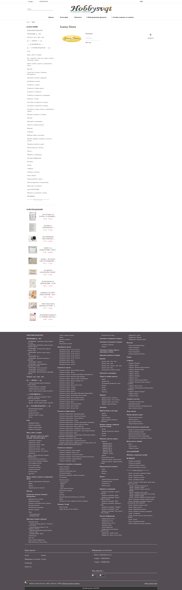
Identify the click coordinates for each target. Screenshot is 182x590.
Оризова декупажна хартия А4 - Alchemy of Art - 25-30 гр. (41, 524)
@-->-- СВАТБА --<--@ (34, 380)
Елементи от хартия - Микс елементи (69, 406)
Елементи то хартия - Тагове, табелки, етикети (71, 397)
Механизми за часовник (65, 490)
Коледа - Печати (133, 519)
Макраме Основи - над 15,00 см (110, 402)
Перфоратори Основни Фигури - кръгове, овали (110, 530)
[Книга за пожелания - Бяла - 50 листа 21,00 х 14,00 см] (32, 250)
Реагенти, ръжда (33, 471)
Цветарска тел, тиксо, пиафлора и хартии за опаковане (73, 501)
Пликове (104, 346)
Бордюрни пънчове (107, 525)
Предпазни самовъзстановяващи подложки (140, 429)
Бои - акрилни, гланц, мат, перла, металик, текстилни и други (38, 437)
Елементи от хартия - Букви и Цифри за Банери (71, 370)
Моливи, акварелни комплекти (137, 354)
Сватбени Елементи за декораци (37, 389)
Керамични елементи (34, 501)
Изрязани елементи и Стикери (110, 355)
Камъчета (104, 471)
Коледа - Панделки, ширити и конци (138, 505)
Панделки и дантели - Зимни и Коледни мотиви (111, 462)
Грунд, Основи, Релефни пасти (37, 540)
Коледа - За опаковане (134, 513)
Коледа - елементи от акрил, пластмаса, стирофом (139, 489)
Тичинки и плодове (134, 448)
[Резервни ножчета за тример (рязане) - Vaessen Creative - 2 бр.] (32, 317)
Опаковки (103, 407)
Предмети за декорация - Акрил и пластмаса (110, 492)
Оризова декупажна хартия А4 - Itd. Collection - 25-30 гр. (38, 528)
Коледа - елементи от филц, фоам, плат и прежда (142, 494)
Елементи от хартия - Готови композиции (70, 403)
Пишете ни (28, 566)
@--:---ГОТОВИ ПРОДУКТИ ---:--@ (38, 406)
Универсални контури (34, 469)
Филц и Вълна (131, 411)
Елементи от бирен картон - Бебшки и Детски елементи (73, 424)
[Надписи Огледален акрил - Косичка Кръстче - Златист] (32, 272)
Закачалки (104, 415)
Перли (103, 469)
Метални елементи (64, 480)
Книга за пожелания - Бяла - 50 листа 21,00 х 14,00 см (48, 249)
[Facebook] (146, 2)
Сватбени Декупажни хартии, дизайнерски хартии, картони (39, 383)
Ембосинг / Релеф (63, 504)
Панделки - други (107, 451)
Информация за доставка (32, 559)
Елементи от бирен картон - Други (68, 433)
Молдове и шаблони (34, 509)
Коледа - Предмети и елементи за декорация (140, 511)
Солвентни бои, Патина (35, 467)
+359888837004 (104, 562)
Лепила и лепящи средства (108, 376)
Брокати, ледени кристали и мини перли (39, 481)
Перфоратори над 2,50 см (108, 523)
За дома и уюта (32, 410)
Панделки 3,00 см (107, 448)
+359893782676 (43, 1)
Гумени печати (105, 483)
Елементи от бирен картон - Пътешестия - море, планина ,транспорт (77, 430)
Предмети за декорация (35, 429)
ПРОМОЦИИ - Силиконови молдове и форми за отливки (40, 342)
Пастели (104, 435)
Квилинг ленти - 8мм (107, 367)
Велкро (104, 387)
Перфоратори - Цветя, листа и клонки (112, 535)
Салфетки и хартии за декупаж (137, 465)
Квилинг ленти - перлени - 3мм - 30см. (112, 365)
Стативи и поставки (134, 349)
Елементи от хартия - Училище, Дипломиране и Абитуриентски (76, 374)
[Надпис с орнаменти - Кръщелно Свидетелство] (32, 227)
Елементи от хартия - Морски (67, 391)
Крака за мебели (106, 417)
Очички (61, 492)
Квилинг (103, 358)
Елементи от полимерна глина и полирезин (40, 503)
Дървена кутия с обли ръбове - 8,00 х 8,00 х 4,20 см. (48, 294)
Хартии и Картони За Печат (136, 423)
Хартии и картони (133, 419)
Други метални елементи (66, 488)
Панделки (104, 441)
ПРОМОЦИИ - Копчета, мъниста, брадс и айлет (39, 353)
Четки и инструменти (134, 351)
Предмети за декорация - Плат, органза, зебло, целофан (112, 512)
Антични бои (32, 453)
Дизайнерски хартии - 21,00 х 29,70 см (69, 356)
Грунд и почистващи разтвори (136, 345)
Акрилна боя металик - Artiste (36, 449)
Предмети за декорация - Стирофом (111, 507)
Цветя (130, 444)
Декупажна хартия (33, 521)
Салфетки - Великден (134, 363)
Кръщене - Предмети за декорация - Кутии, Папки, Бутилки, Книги (39, 397)
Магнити (62, 483)
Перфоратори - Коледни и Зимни (137, 339)
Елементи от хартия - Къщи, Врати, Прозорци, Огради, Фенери (75, 393)
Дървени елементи (64, 469)
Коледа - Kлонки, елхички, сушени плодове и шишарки (140, 516)
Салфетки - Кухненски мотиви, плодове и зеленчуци (139, 382)
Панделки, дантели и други (109, 438)
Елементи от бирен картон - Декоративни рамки (71, 414)
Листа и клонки (133, 446)
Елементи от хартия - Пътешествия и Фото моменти (73, 395)
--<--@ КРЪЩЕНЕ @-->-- (35, 394)
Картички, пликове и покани (36, 415)
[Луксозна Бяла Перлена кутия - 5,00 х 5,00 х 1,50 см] (32, 305)
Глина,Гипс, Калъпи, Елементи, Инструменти (37, 495)
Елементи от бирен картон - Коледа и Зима (70, 438)
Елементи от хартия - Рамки (66, 383)
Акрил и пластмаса (64, 466)
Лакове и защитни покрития (66, 335)
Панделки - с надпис (108, 453)
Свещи (129, 357)
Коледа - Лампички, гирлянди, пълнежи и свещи (141, 499)
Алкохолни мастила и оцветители (37, 459)
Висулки (29, 491)
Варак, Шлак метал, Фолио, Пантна (38, 542)
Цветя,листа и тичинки (134, 441)
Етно (28, 420)
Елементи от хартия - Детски (67, 372)
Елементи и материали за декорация (70, 464)
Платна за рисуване (134, 347)
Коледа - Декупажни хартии (136, 475)
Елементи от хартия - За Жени (67, 387)
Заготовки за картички (108, 344)
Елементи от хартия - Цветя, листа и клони (70, 385)
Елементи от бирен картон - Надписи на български (72, 416)
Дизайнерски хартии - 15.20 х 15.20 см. (69, 349)
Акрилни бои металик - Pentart (37, 444)
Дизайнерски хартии (34, 423)
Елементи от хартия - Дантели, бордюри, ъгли (71, 380)
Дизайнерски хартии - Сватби (67, 362)
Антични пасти (32, 535)
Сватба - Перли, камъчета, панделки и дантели (41, 391)
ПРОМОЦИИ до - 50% (34, 338)
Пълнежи (61, 494)
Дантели (104, 455)
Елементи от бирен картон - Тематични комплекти (72, 440)
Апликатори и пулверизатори (136, 401)
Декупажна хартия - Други (36, 533)
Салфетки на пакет (133, 395)
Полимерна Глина (34, 515)
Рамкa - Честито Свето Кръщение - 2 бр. (48, 260)
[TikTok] (151, 2)
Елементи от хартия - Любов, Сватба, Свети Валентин (73, 378)
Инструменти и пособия (65, 343)
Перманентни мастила (134, 404)
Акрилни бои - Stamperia (35, 440)
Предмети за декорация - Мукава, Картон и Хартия (110, 498)
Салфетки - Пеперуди (134, 375)
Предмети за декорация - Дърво (110, 495)
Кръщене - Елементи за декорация (38, 400)
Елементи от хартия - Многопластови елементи (71, 399)
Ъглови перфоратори (107, 527)
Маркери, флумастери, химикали (110, 431)
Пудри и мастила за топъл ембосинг (68, 509)
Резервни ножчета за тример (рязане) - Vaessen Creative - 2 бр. (48, 316)
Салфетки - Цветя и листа (135, 385)
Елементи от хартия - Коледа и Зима (68, 408)
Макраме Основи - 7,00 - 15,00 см (111, 399)
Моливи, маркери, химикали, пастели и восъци (109, 425)
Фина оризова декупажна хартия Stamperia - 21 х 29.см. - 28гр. (41, 531)
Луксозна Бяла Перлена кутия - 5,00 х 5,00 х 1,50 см (48, 305)
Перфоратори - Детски (134, 335)
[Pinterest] (154, 2)
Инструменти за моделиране (36, 507)
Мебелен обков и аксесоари (109, 410)
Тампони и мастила (133, 399)
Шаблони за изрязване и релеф (137, 455)
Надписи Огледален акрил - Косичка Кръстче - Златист (48, 271)
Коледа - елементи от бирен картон (139, 485)
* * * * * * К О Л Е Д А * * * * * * (138, 470)
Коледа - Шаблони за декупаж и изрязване (140, 523)
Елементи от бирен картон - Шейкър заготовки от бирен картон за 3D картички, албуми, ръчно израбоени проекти (77, 443)
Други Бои (31, 473)
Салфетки (130, 360)
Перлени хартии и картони (135, 417)
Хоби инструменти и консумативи (138, 427)
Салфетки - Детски (133, 365)
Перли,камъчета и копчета (108, 466)
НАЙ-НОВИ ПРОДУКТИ (35, 335)
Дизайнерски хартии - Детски (67, 364)
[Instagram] (149, 2)
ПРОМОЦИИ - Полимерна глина (37, 370)
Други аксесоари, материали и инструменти (109, 420)
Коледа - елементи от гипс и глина (138, 492)
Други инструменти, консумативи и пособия (140, 438)
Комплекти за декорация (108, 373)
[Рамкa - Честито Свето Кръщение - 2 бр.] (32, 261)
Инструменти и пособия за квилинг (111, 370)
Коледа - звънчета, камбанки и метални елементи (142, 497)
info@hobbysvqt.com (105, 555)
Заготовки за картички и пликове (111, 342)
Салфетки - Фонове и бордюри (137, 391)
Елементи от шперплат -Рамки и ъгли (69, 452)
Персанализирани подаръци (36, 408)
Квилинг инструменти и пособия (137, 434)
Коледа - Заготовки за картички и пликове (140, 473)
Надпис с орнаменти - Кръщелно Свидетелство (48, 227)
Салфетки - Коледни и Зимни (136, 369)
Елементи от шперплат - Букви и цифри (69, 450)
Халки (62, 487)
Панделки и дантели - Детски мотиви (111, 459)
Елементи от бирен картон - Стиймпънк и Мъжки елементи (74, 428)
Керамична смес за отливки (36, 499)
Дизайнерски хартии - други (66, 360)
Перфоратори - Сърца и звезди (110, 533)
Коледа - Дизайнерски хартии (136, 479)
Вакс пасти (31, 537)
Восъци (104, 429)
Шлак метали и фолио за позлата (137, 467)
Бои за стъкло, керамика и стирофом (38, 461)
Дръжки (104, 413)
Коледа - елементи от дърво (137, 495)
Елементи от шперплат (65, 447)
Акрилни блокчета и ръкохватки (110, 479)
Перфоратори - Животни (135, 337)
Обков (62, 485)
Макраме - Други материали (109, 404)
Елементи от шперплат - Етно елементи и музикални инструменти (76, 456)
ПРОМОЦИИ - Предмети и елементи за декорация (39, 359)
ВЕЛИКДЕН (131, 458)
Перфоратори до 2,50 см (108, 518)
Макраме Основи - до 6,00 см (109, 397)
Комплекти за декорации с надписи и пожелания (71, 475)
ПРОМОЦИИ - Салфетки (35, 362)
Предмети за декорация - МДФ (110, 501)
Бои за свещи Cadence (34, 465)
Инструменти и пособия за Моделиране (139, 436)
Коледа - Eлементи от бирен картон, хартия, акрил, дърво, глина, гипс (141, 482)
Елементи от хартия (64, 367)
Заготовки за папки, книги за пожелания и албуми (109, 351)
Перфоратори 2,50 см (107, 521)
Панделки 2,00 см (107, 446)
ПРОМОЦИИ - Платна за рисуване (38, 368)
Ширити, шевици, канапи (35, 427)
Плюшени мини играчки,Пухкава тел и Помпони (72, 497)
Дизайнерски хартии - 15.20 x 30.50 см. (69, 358)
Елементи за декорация (35, 425)
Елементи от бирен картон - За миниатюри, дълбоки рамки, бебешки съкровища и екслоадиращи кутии (76, 435)
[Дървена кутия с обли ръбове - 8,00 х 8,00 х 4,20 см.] (33, 294)
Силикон (104, 389)
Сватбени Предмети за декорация (37, 386)
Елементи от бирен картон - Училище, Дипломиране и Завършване (76, 422)
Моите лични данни (151, 583)
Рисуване (130, 342)
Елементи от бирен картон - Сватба (68, 420)
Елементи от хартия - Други (66, 401)
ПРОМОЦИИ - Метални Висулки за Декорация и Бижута (40, 372)
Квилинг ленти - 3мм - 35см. (109, 361)
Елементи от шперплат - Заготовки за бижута (71, 454)
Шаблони (61, 341)
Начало (51, 17)
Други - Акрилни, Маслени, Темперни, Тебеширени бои (38, 456)
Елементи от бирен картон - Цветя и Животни (71, 426)
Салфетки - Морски (134, 371)
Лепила (61, 337)
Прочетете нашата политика (70, 583)
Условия (43, 559)
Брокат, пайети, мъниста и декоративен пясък (40, 477)
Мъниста (31, 485)
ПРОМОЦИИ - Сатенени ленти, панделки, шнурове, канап (39, 349)
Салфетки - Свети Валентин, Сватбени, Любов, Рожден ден (140, 388)
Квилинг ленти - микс (107, 363)
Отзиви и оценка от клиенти (123, 17)
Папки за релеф (63, 507)
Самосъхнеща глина (35, 514)
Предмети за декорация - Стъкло (110, 509)
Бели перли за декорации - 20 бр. (48, 282)
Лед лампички (63, 477)
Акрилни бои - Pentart (34, 442)
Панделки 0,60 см (107, 443)
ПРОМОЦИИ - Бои (34, 356)
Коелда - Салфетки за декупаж (137, 477)
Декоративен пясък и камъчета (37, 487)
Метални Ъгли (64, 482)
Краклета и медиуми (64, 339)
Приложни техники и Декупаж (37, 519)
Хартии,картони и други (135, 414)
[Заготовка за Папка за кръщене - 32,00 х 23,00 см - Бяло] (32, 216)
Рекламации (28, 563)
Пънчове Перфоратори (107, 516)
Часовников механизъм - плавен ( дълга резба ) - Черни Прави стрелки (48, 238)
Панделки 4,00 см (107, 450)
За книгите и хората (34, 413)
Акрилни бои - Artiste (34, 447)
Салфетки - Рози (133, 378)
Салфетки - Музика (134, 373)
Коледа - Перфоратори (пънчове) (137, 509)
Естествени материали (65, 473)
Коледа (30, 417)
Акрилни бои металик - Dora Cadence (38, 451)
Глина (30, 512)
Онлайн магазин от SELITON (91, 588)
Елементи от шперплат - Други (67, 461)
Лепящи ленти (105, 381)
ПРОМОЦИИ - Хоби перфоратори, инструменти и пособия (37, 364)
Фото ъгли (104, 391)
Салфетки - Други (133, 393)
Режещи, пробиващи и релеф (136, 431)
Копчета (104, 473)
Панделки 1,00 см (107, 445)
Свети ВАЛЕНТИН (133, 451)
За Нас (27, 555)
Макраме (103, 395)
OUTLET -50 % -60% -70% (35, 377)
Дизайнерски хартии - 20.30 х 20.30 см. (69, 351)
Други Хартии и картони (135, 421)
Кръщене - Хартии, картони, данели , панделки (41, 402)
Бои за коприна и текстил (35, 463)
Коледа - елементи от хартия (137, 487)
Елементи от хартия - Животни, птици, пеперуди (72, 376)
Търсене (43, 555)
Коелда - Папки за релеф (135, 507)
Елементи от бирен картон (66, 411)
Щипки (61, 499)
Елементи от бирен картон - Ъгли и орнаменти (71, 418)
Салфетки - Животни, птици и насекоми (139, 367)
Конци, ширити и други (108, 457)
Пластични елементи (34, 505)
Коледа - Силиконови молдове (136, 521)
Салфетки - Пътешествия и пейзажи (138, 380)
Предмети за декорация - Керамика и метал (111, 504)
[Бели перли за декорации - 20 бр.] (32, 283)
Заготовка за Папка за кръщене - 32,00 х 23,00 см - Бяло (48, 215)
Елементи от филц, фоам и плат (67, 471)
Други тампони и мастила (135, 408)
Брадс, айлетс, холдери (34, 432)
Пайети (30, 483)
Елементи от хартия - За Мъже (67, 389)
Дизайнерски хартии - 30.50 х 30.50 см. (69, 354)
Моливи (104, 433)
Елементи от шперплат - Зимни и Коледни (70, 458)
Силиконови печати (107, 481)
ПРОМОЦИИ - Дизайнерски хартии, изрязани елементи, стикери (40, 345)
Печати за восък (106, 485)
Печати (102, 476)
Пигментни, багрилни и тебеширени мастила (140, 406)
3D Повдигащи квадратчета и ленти (111, 383)
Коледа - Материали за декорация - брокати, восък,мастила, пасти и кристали (140, 502)
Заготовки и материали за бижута (111, 338)
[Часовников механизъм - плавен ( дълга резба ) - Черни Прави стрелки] (32, 238)
